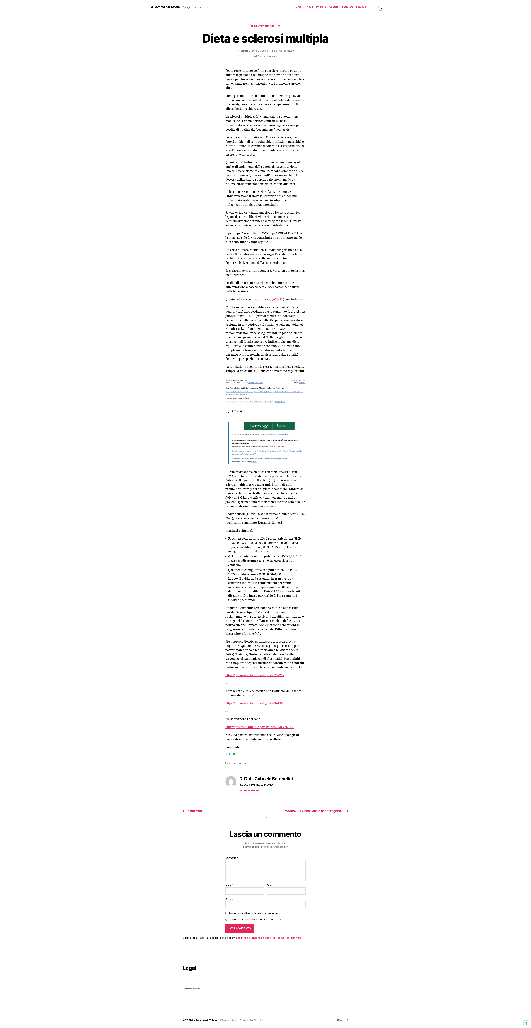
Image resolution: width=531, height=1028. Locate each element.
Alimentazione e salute (265, 26)
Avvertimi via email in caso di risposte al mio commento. (254, 913)
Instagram (347, 6)
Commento (231, 858)
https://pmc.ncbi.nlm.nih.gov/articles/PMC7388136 (259, 727)
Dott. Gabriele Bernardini (255, 50)
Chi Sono (321, 6)
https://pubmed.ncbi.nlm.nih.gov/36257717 (254, 675)
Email (270, 885)
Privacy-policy (228, 1020)
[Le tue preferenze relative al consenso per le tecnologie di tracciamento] (526, 1023)
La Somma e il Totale (164, 7)
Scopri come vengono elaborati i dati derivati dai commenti (269, 937)
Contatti (333, 6)
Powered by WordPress (252, 1020)
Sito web (229, 899)
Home (298, 6)
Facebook (361, 6)
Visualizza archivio (250, 790)
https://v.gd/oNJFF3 (270, 299)
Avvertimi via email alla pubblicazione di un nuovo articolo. (255, 919)
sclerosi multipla (237, 763)
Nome (229, 885)
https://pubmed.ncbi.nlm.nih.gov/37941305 (254, 703)
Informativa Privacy (192, 989)
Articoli (309, 6)
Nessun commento (267, 56)
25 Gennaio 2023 (285, 50)
